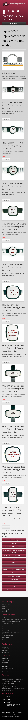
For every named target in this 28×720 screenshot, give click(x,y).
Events (3, 608)
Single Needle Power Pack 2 (9, 687)
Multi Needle (5, 647)
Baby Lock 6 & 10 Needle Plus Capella (14, 546)
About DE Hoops (6, 604)
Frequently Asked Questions (9, 610)
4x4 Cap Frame (5, 652)
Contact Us (4, 611)
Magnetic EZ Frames (7, 668)
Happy (14, 559)
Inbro (13, 562)
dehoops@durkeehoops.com (13, 701)
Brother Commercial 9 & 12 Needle (13, 556)
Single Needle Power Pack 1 (9, 685)
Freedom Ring (14, 540)
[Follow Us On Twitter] (8, 10)
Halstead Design (6, 716)
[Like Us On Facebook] (4, 10)
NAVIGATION (13, 24)
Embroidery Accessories (13, 590)
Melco (13, 573)
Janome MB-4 (13, 566)
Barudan (14, 543)
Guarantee (4, 606)
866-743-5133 (10, 16)
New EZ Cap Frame (6, 649)
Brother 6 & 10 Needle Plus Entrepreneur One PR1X (14, 551)
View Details (6, 119)
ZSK (14, 586)
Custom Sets (5, 660)
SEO (19, 716)
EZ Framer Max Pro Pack (8, 690)
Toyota (14, 583)
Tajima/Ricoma (14, 579)
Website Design (14, 716)
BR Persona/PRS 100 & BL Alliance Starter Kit (13, 688)
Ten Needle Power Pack (8, 683)
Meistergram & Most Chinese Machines (13, 569)
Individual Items (6, 664)
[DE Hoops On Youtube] (18, 10)
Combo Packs (5, 662)
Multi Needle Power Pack (8, 678)
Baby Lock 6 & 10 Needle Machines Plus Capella (14, 619)
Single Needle (5, 650)
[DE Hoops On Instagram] (13, 10)
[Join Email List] (4, 12)
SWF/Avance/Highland (14, 576)
